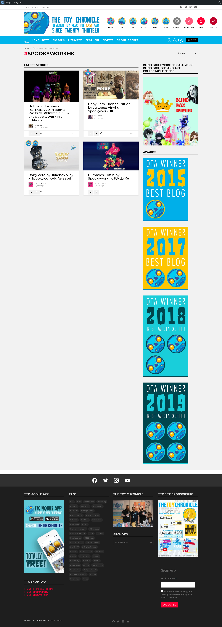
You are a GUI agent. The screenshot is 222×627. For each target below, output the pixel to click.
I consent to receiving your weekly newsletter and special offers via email (176, 594)
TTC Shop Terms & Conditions (38, 589)
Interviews (75, 40)
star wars (76, 565)
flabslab (75, 524)
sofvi (97, 560)
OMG (132, 27)
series (97, 556)
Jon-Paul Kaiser (78, 533)
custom (85, 506)
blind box (90, 501)
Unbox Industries (79, 574)
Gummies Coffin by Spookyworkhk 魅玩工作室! (109, 176)
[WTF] (29, 143)
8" (80, 501)
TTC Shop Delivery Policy (36, 592)
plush (74, 551)
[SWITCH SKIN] (170, 40)
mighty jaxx (93, 542)
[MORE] (72, 134)
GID (85, 524)
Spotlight (92, 40)
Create (192, 40)
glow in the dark (79, 529)
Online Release (90, 547)
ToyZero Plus (91, 570)
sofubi (87, 560)
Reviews (108, 40)
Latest (177, 27)
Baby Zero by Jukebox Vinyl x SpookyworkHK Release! (51, 176)
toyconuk (76, 570)
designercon (88, 511)
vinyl (94, 574)
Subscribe (169, 605)
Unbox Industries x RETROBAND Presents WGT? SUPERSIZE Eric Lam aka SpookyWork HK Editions (51, 113)
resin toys (85, 556)
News (45, 40)
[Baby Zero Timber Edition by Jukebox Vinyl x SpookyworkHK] (111, 85)
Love (111, 27)
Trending (213, 27)
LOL (122, 27)
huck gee (95, 529)
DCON (75, 511)
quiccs (100, 551)
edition (86, 520)
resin (74, 556)
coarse (74, 506)
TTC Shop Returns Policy (36, 595)
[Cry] (35, 143)
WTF (155, 27)
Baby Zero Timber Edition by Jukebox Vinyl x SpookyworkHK (109, 107)
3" (73, 501)
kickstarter (76, 538)
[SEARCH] (175, 40)
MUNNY (75, 547)
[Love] (88, 72)
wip (86, 579)
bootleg (102, 501)
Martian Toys (77, 542)
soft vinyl (76, 560)
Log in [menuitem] (9, 2)
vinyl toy (75, 579)
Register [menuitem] (18, 2)
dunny (74, 520)
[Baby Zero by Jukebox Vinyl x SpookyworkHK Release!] (51, 156)
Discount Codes (30, 7)
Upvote (31, 133)
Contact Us (44, 7)
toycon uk (98, 565)
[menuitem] (2, 2)
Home (35, 40)
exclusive (97, 520)
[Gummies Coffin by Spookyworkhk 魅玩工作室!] (111, 156)
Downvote (37, 133)
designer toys (93, 515)
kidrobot (90, 538)
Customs (59, 40)
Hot (201, 27)
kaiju (101, 533)
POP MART (87, 551)
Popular (189, 27)
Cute (144, 27)
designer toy (77, 515)
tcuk (87, 565)
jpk (92, 533)
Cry (166, 27)
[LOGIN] (180, 40)
